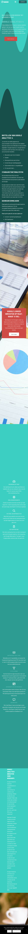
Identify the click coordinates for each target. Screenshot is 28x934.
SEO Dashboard (9, 219)
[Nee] (26, 929)
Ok (9, 931)
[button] (15, 2)
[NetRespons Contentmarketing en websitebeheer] (5, 2)
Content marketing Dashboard (13, 216)
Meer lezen (16, 931)
